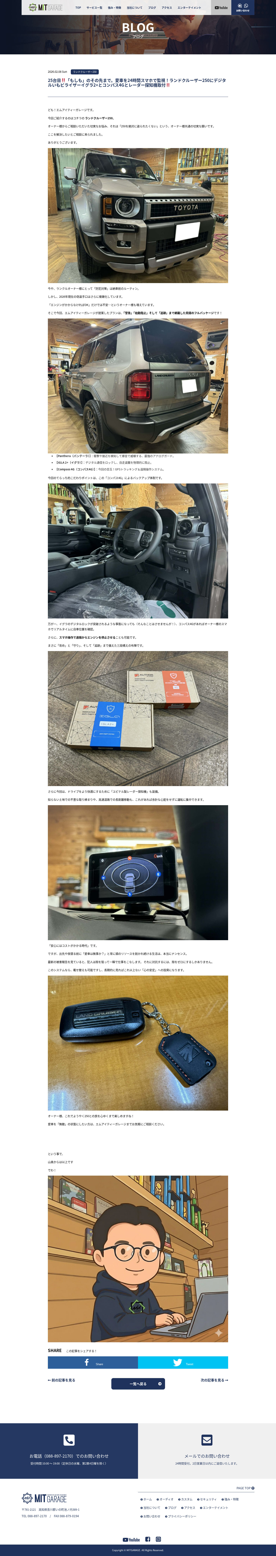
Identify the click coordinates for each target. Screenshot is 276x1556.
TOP (78, 7)
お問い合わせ (151, 1516)
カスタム (186, 1499)
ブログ (152, 7)
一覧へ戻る (138, 1383)
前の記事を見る (63, 1380)
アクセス (167, 7)
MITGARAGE (133, 1550)
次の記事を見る (213, 1380)
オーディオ (166, 1499)
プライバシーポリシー (182, 1516)
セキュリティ (208, 1499)
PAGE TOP (244, 1488)
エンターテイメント (189, 7)
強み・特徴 (114, 7)
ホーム (147, 1499)
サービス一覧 (94, 7)
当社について (135, 7)
